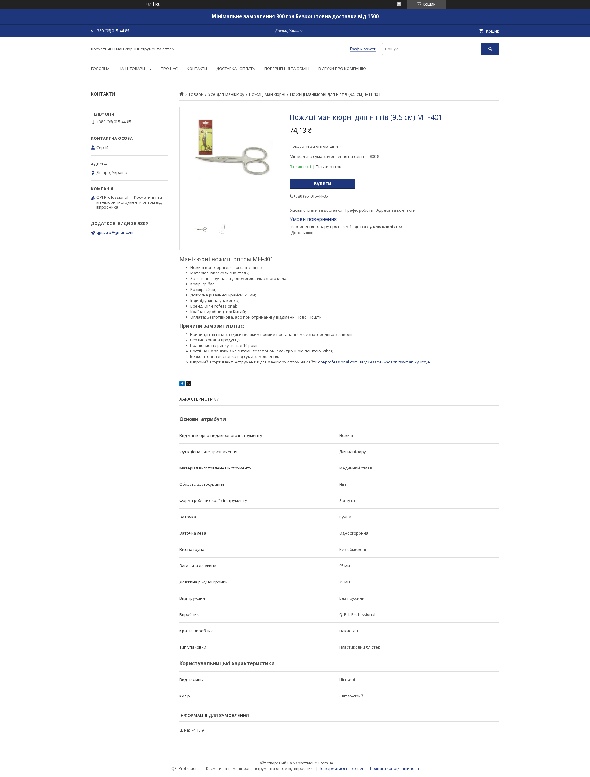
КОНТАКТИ (197, 68)
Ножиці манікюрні (267, 94)
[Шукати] (490, 49)
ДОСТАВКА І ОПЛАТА (235, 68)
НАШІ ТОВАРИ (132, 68)
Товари (195, 94)
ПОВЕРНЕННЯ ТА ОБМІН (286, 68)
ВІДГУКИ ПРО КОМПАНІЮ (342, 68)
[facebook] (182, 384)
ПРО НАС (169, 68)
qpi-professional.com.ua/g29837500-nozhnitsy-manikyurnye (374, 362)
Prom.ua (325, 763)
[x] (188, 384)
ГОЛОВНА (100, 68)
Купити (322, 183)
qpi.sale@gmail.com (114, 232)
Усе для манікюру (226, 94)
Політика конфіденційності (394, 768)
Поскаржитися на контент (342, 768)
